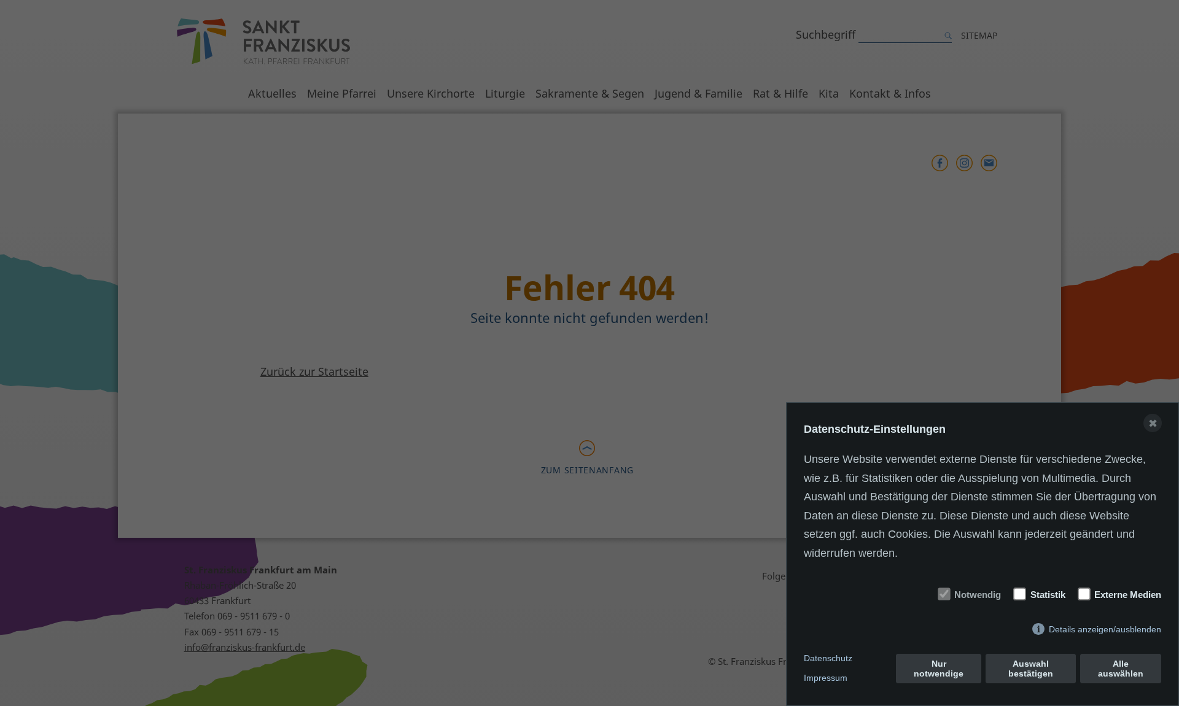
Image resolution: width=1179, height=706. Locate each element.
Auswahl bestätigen (1030, 668)
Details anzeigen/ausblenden (1105, 629)
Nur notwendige (938, 668)
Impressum (825, 678)
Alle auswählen (1120, 668)
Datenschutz (828, 658)
